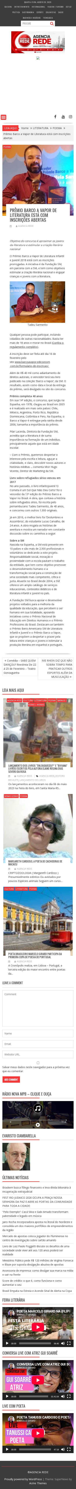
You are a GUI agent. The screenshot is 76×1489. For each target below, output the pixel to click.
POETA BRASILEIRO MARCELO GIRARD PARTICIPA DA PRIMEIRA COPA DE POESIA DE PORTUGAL (35, 955)
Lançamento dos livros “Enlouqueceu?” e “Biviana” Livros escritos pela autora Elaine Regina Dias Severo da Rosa (37, 768)
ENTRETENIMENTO (21, 6)
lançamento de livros (33, 780)
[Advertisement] (38, 87)
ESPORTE (40, 12)
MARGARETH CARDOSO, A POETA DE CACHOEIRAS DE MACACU (35, 862)
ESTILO (68, 6)
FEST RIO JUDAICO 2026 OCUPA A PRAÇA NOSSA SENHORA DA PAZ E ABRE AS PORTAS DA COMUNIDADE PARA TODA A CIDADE (37, 1201)
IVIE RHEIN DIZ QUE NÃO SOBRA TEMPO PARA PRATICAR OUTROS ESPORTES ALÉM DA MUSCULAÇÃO (57, 668)
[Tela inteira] (69, 1343)
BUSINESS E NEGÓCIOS (32, 17)
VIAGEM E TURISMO (55, 6)
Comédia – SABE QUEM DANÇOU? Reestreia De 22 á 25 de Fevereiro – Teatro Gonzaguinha (20, 666)
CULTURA (8, 6)
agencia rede (46, 776)
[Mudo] (63, 1343)
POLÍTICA (16, 12)
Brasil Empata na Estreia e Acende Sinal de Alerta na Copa (37, 1291)
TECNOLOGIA (48, 17)
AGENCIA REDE (25, 226)
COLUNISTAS (51, 12)
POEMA (7, 146)
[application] (38, 1327)
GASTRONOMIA (28, 12)
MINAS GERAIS (11, 796)
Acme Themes (38, 1483)
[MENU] (3, 117)
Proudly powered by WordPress (23, 1479)
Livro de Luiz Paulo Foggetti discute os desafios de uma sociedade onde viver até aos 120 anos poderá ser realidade (35, 1250)
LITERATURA (40, 700)
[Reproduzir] (7, 1343)
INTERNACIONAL (38, 6)
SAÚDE (60, 12)
